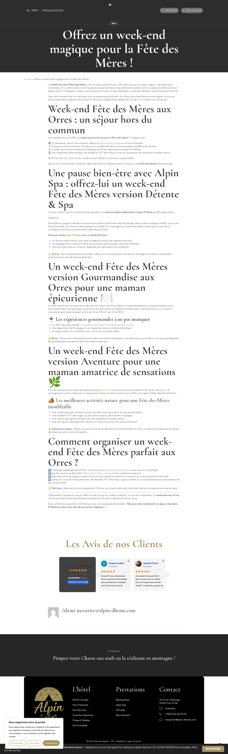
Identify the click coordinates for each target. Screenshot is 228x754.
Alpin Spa (121, 704)
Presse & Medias (81, 720)
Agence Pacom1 (134, 741)
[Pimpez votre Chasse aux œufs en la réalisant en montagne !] (114, 655)
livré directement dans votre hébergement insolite (107, 324)
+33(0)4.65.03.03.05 (176, 713)
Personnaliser (17, 743)
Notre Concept (80, 699)
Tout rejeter (34, 743)
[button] (32, 10)
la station (112, 389)
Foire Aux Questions (83, 715)
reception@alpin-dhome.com (180, 719)
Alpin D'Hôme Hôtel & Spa (78, 566)
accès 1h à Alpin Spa (98, 473)
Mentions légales (101, 741)
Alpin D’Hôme (73, 235)
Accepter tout (51, 743)
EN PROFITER (213, 748)
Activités (120, 710)
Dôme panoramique (110, 143)
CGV (112, 741)
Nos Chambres (80, 704)
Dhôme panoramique (119, 470)
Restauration (123, 699)
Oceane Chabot (116, 563)
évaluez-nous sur (76, 582)
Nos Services (79, 710)
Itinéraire (170, 708)
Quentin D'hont (150, 563)
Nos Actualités (80, 725)
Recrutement (123, 715)
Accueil (27, 79)
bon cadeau (83, 488)
